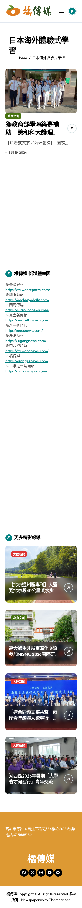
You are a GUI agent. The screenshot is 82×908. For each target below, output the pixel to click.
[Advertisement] (41, 216)
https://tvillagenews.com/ (26, 371)
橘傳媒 (41, 859)
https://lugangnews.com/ (25, 340)
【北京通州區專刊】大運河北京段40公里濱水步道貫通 (33, 590)
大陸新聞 (19, 554)
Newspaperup (32, 900)
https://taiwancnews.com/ (26, 351)
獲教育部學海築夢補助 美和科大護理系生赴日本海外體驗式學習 (32, 136)
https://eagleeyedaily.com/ (27, 300)
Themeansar (59, 900)
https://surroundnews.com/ (27, 310)
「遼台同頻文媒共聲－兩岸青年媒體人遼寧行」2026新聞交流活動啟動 (33, 718)
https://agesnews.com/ (24, 330)
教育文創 (13, 116)
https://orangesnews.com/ (26, 361)
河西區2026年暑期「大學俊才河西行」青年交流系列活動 (33, 782)
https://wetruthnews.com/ (26, 320)
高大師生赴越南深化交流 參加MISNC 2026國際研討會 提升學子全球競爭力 (33, 654)
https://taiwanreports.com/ (27, 289)
